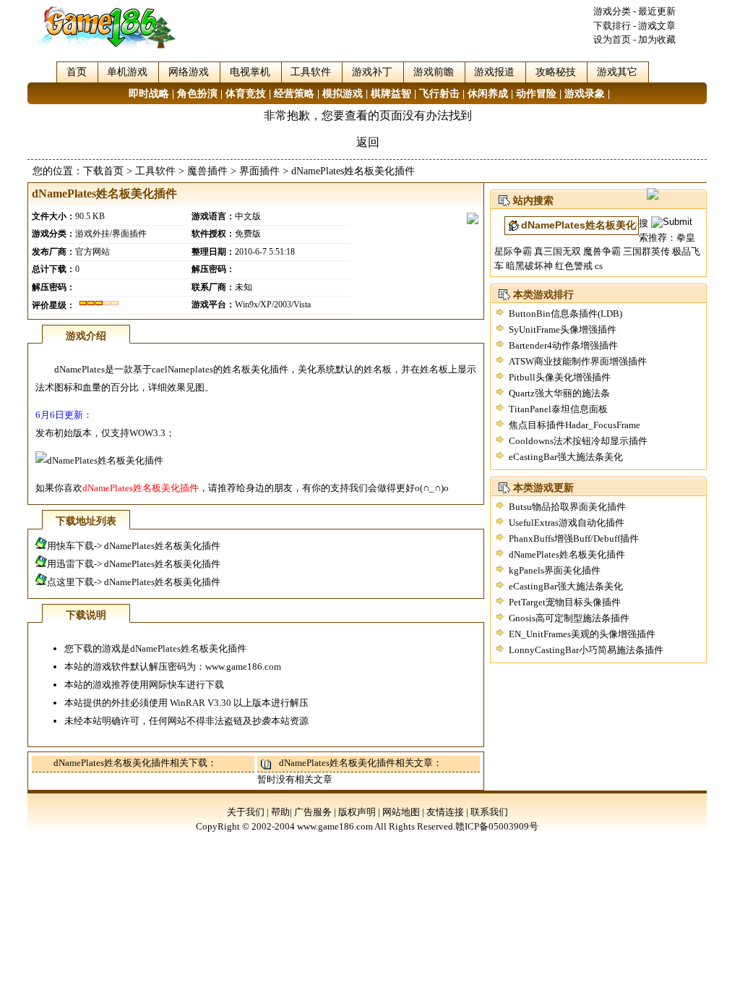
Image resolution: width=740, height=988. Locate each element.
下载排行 (612, 25)
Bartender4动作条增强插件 (563, 345)
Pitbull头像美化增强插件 (560, 377)
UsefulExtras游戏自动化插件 (566, 522)
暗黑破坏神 (529, 265)
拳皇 (685, 237)
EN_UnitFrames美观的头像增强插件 (582, 634)
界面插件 (259, 171)
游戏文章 (657, 25)
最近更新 (657, 11)
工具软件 (155, 171)
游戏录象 (584, 93)
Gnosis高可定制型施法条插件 (569, 618)
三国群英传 (646, 251)
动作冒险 (536, 93)
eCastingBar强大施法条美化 (566, 456)
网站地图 (401, 811)
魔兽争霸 (602, 251)
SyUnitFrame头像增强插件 (562, 329)
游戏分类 (612, 11)
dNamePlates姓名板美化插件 (567, 554)
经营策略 (294, 93)
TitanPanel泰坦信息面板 (558, 409)
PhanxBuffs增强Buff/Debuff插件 (574, 538)
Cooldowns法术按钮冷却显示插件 (578, 440)
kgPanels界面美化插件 (555, 570)
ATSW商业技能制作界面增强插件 (578, 361)
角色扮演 (197, 93)
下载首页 (103, 171)
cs (599, 265)
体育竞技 (245, 93)
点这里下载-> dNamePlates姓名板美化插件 (133, 581)
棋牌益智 (391, 93)
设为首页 (612, 39)
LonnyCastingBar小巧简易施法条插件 (586, 649)
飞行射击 (439, 93)
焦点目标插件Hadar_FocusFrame (574, 425)
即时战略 (149, 93)
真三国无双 (557, 251)
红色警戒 (574, 265)
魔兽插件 (207, 171)
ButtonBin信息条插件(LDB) (565, 313)
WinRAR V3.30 (200, 702)
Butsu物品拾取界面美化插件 (567, 506)
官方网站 (92, 252)
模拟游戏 (342, 93)
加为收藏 (657, 39)
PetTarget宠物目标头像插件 (565, 602)
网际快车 (167, 684)
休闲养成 (488, 93)
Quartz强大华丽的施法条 (559, 393)
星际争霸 (513, 251)
